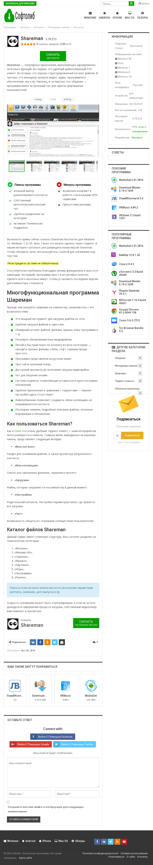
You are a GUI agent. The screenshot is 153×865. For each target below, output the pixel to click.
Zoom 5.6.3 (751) (129, 320)
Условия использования (134, 853)
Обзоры (142, 17)
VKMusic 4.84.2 (128, 207)
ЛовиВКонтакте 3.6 (131, 198)
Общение (120, 358)
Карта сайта (25, 857)
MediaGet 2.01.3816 (131, 179)
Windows (90, 17)
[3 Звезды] (28, 44)
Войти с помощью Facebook (55, 736)
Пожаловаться (116, 856)
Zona (17, 431)
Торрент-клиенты (124, 380)
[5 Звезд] (34, 44)
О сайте (131, 856)
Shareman (137, 137)
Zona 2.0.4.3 (126, 264)
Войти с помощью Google (33, 744)
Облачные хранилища (127, 388)
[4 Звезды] (31, 44)
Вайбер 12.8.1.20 (129, 255)
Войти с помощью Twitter (77, 744)
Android (104, 17)
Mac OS (130, 17)
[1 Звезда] (22, 44)
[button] (35, 166)
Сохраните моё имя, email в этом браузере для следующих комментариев (46, 809)
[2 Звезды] (25, 44)
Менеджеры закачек (126, 365)
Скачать (53, 56)
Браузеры (120, 373)
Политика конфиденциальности (100, 853)
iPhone (117, 17)
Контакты (142, 856)
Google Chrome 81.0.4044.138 (129, 311)
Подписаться (132, 435)
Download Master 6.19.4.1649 (129, 189)
